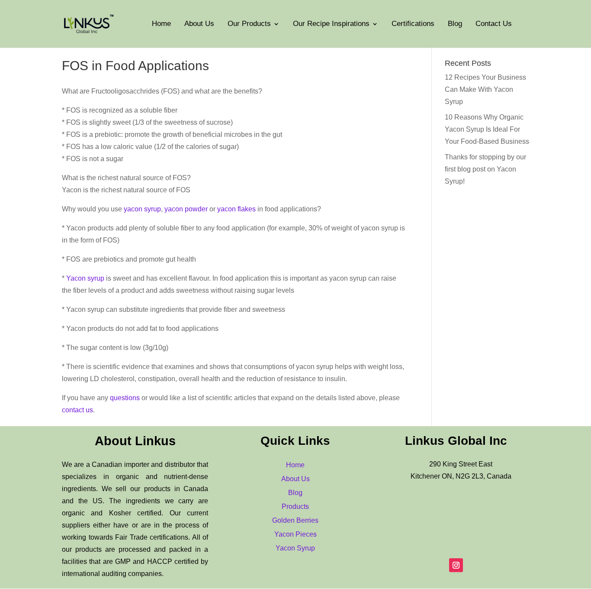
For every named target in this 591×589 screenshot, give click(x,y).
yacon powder (186, 209)
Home (161, 24)
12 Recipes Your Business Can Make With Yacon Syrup (485, 89)
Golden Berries (295, 520)
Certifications (413, 24)
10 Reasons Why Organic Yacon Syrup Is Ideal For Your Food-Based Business (487, 129)
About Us (199, 24)
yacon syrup (142, 209)
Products (295, 506)
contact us (77, 410)
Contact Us (493, 24)
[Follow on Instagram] (456, 565)
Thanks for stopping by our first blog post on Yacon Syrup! (485, 169)
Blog (455, 24)
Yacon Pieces (295, 534)
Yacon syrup (85, 278)
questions (125, 397)
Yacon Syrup (295, 548)
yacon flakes (236, 209)
